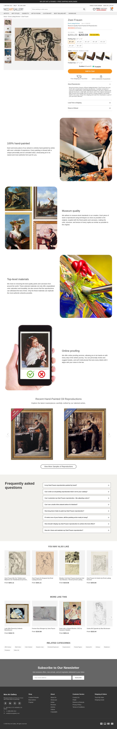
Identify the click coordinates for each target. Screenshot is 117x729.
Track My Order (99, 697)
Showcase (72, 13)
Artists (6, 13)
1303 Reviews (78, 28)
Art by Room (35, 13)
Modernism (107, 647)
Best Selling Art (60, 13)
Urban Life (16, 650)
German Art (89, 647)
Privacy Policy (77, 704)
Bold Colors (18, 647)
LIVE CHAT (23, 5)
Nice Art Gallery (16, 9)
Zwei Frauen (25, 16)
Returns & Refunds (78, 702)
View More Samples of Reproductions (58, 466)
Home (5, 16)
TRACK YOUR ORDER (96, 5)
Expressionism (66, 647)
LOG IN (111, 5)
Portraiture (7, 650)
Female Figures (78, 647)
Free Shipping (101, 9)
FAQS (74, 700)
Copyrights (54, 712)
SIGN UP (105, 5)
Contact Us (76, 697)
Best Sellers (32, 700)
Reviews (53, 704)
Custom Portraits (34, 697)
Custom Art (47, 13)
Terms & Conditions (79, 707)
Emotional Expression (53, 647)
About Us (53, 697)
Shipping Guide (99, 700)
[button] (14, 44)
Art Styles (15, 13)
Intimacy (98, 647)
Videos (53, 709)
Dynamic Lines (40, 647)
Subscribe (78, 677)
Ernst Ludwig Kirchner (14, 16)
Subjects (25, 13)
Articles (53, 707)
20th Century (8, 647)
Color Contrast (28, 647)
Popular (31, 702)
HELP (15, 5)
